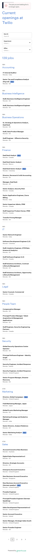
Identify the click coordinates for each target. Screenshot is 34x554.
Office (5, 48)
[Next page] (25, 539)
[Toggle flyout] (30, 42)
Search (6, 34)
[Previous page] (8, 539)
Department (7, 41)
